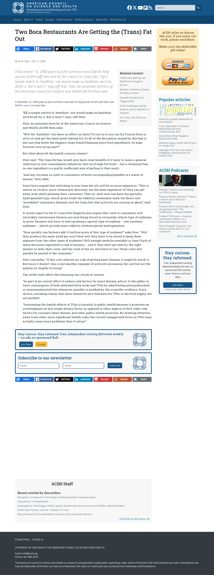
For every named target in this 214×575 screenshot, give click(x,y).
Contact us (37, 539)
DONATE (178, 61)
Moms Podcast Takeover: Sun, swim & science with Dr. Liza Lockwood (175, 228)
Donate (49, 19)
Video (39, 19)
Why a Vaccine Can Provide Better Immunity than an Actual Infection (54, 514)
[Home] (48, 8)
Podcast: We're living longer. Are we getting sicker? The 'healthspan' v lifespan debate (176, 209)
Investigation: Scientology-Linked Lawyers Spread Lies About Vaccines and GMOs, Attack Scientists (71, 505)
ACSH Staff (23, 61)
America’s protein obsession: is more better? (176, 120)
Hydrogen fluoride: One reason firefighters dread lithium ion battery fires (176, 152)
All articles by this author (133, 518)
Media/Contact (84, 19)
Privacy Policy (22, 539)
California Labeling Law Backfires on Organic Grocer (133, 81)
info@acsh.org (30, 553)
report (26, 105)
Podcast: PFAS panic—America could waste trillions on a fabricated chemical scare (175, 219)
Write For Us (118, 19)
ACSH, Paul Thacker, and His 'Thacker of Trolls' (43, 510)
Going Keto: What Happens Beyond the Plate (174, 137)
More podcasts (185, 236)
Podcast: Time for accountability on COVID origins (176, 191)
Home (17, 19)
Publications (64, 19)
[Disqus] (83, 423)
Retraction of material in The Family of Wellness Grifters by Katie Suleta (56, 497)
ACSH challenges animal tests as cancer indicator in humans (134, 109)
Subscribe (102, 19)
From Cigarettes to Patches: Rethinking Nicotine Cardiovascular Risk (174, 129)
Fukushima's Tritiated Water (32, 501)
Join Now (26, 344)
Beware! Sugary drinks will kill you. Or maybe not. (177, 144)
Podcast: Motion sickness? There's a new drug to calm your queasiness (177, 199)
